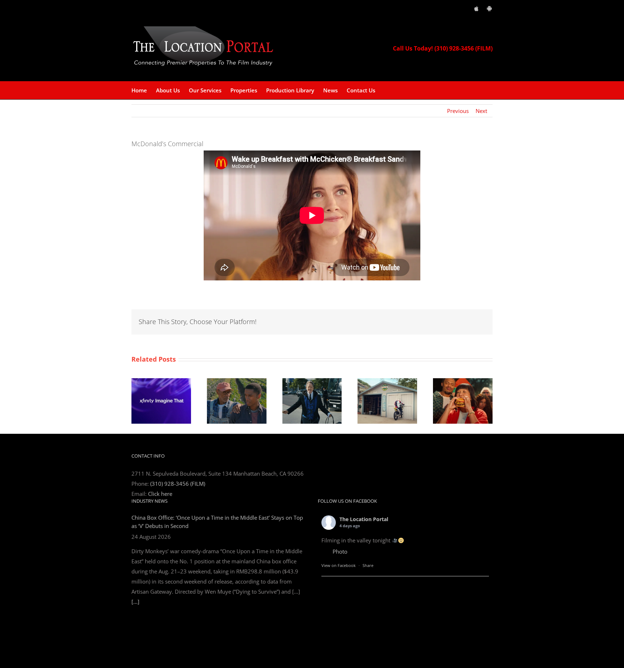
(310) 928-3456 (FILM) (177, 483)
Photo (340, 551)
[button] (386, 90)
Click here (160, 493)
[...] (135, 601)
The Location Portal (363, 519)
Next (481, 110)
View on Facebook (338, 565)
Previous (458, 110)
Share (368, 565)
